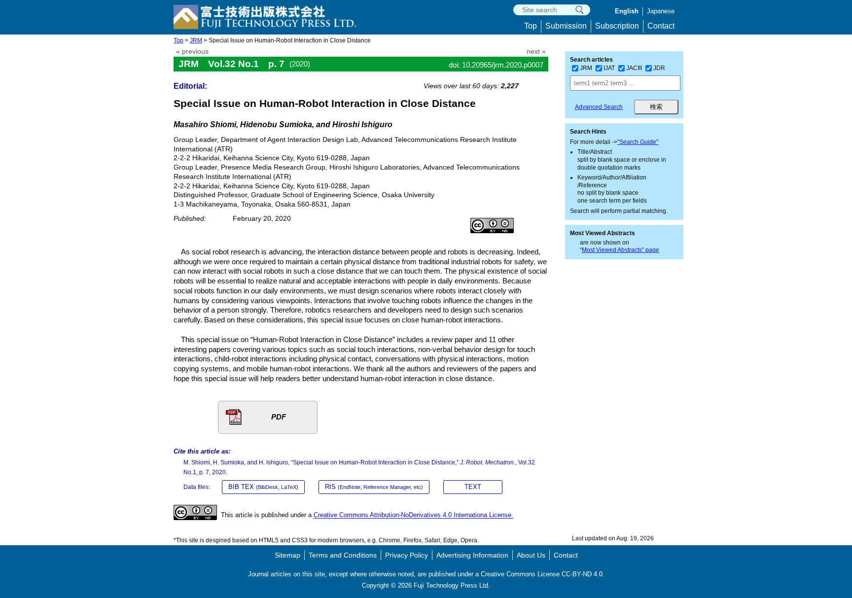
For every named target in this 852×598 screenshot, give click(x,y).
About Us (531, 555)
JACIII (634, 68)
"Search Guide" (637, 142)
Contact (660, 26)
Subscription (617, 26)
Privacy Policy (406, 555)
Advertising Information (472, 555)
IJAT (609, 68)
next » (536, 51)
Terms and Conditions (343, 555)
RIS (374, 487)
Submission (566, 26)
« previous (192, 51)
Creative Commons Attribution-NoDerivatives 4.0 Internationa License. (413, 515)
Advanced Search (599, 107)
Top (530, 26)
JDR (659, 68)
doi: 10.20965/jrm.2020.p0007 (496, 65)
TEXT (473, 487)
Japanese (660, 11)
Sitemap (287, 555)
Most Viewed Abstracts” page (620, 249)
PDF (278, 417)
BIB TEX (263, 487)
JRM (196, 40)
